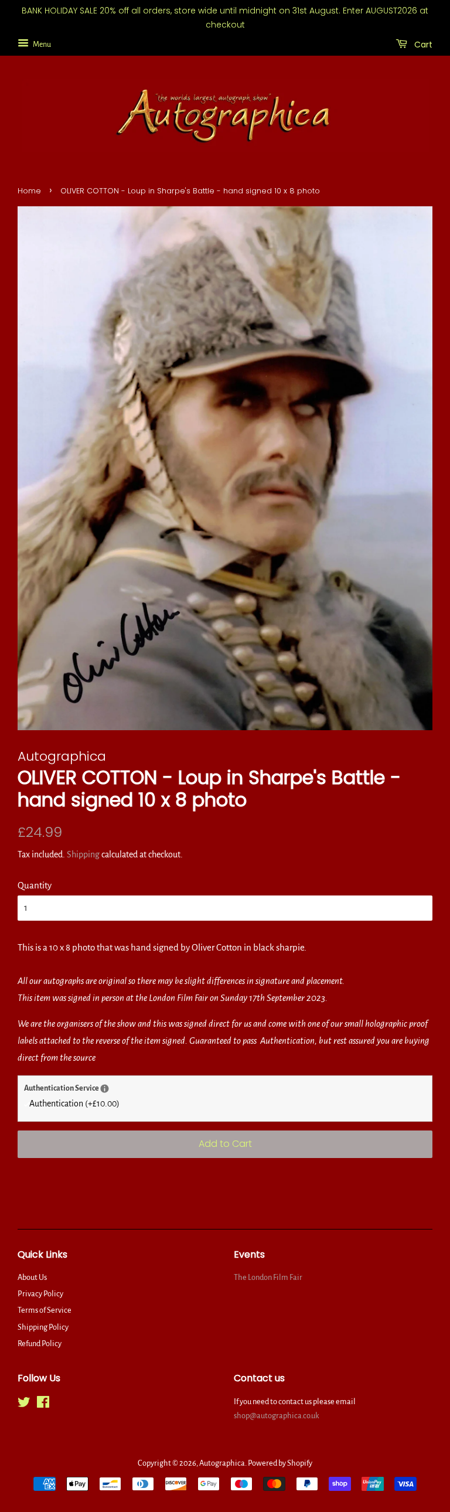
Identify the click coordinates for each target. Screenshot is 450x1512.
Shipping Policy (43, 1327)
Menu (41, 44)
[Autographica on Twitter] (24, 1404)
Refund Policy (40, 1343)
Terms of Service (44, 1310)
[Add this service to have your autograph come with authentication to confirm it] (104, 1088)
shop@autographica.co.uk (276, 1415)
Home (29, 191)
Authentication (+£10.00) (74, 1103)
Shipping (83, 854)
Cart (422, 44)
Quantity (35, 885)
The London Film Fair (268, 1277)
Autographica (222, 1463)
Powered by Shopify (280, 1463)
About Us (32, 1277)
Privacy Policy (40, 1293)
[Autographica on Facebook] (43, 1404)
